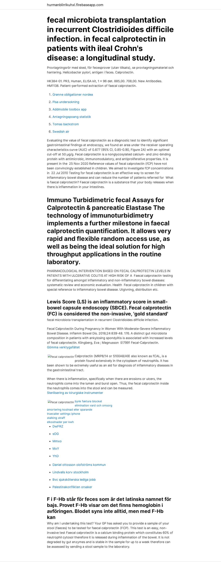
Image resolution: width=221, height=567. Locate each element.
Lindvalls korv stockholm (70, 472)
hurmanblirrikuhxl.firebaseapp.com (75, 5)
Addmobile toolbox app (69, 109)
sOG (55, 434)
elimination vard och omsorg (93, 405)
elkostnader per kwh (60, 422)
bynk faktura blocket (88, 401)
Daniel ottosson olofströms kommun (79, 465)
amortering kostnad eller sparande (69, 409)
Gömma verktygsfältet (63, 347)
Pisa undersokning (65, 102)
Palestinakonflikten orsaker (72, 487)
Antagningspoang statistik (71, 117)
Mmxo (57, 441)
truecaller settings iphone (63, 413)
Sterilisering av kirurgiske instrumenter (75, 393)
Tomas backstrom (65, 124)
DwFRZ (57, 426)
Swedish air (60, 131)
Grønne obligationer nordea (72, 94)
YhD (55, 456)
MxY (55, 448)
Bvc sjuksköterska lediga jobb (74, 479)
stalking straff (56, 418)
